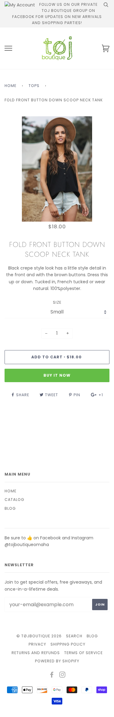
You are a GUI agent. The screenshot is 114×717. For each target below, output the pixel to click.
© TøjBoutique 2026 (39, 636)
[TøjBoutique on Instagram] (62, 675)
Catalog (14, 499)
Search (74, 636)
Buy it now (57, 375)
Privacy (37, 644)
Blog (10, 508)
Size (57, 302)
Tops (34, 85)
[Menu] (8, 48)
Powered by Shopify (57, 661)
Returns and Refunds (36, 652)
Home (10, 85)
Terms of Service (83, 652)
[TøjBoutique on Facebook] (52, 675)
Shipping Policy (67, 644)
